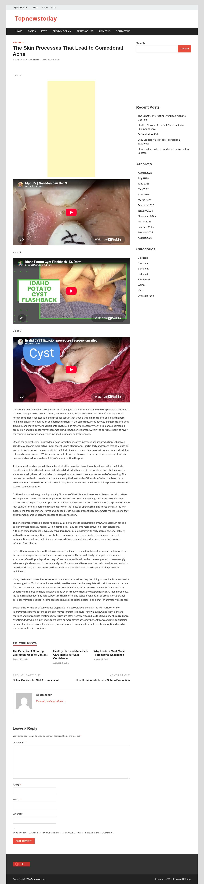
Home (35, 8)
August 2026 (145, 172)
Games (32, 31)
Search (140, 43)
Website (18, 814)
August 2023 (145, 237)
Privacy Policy (62, 31)
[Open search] (189, 31)
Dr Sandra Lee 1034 (148, 134)
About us (104, 31)
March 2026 (144, 199)
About (53, 8)
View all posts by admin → (51, 701)
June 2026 (143, 183)
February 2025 (146, 226)
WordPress (173, 879)
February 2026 (146, 205)
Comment (19, 742)
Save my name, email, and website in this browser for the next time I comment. (63, 832)
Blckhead (143, 273)
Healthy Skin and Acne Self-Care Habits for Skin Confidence (70, 655)
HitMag (187, 879)
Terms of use (85, 31)
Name (17, 785)
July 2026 (143, 178)
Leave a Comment (50, 60)
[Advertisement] (71, 129)
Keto (44, 31)
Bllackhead (144, 279)
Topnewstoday (36, 18)
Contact (44, 8)
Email (17, 799)
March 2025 (144, 221)
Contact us (123, 31)
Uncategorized (146, 295)
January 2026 (145, 210)
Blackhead (18, 43)
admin (36, 60)
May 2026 (143, 188)
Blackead (143, 257)
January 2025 (145, 232)
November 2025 (147, 215)
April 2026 (143, 194)
